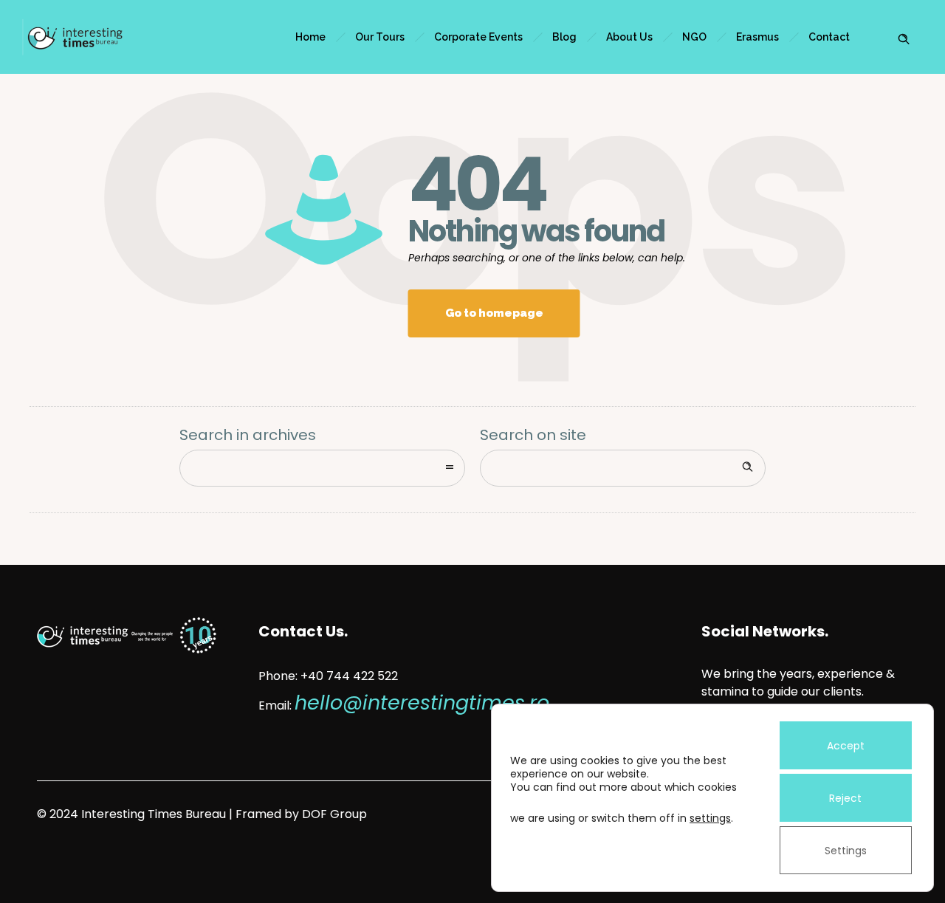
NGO (694, 37)
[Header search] (903, 35)
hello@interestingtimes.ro (422, 702)
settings (710, 818)
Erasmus (757, 37)
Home (310, 37)
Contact (829, 37)
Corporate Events (478, 37)
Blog (564, 37)
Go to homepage (494, 313)
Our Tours (380, 37)
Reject (845, 798)
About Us (629, 37)
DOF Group (334, 814)
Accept (846, 745)
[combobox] (322, 468)
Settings (846, 850)
